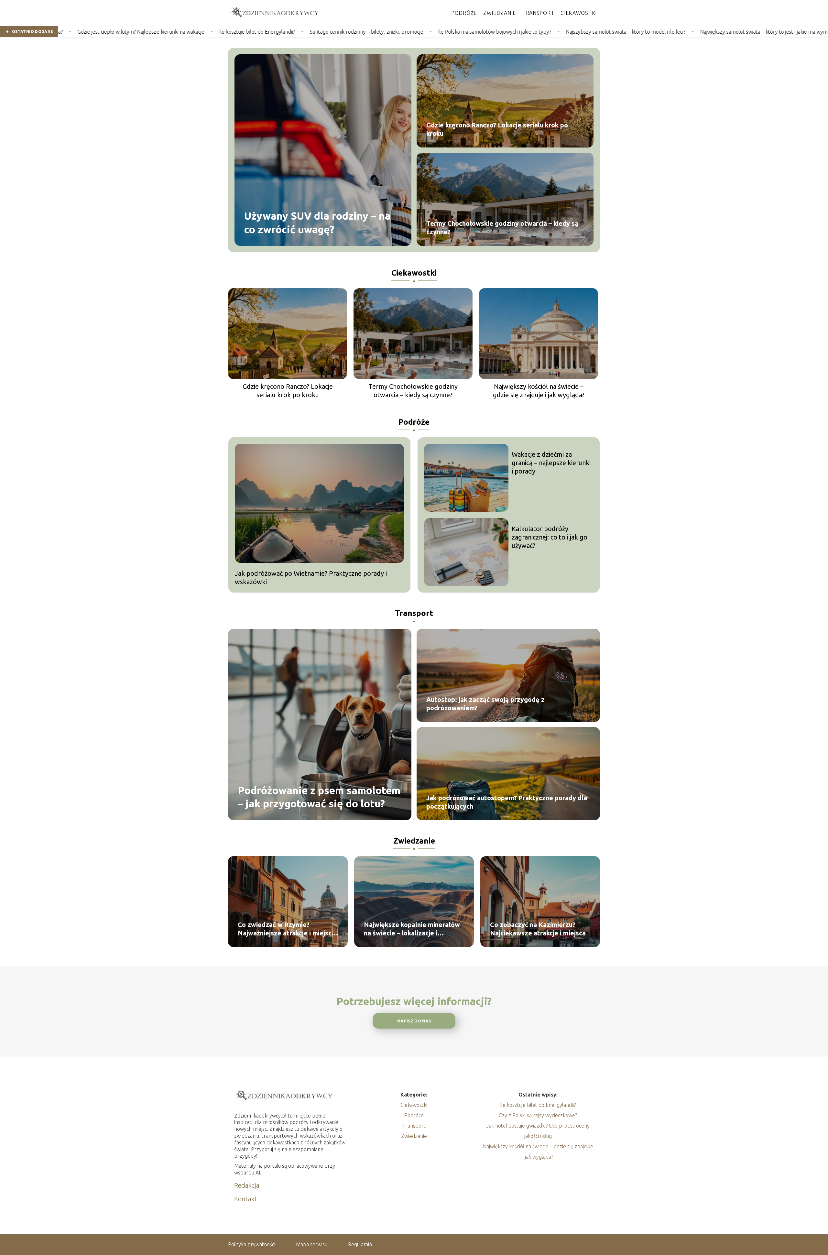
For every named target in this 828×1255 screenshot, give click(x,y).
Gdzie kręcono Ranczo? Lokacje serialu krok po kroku (497, 129)
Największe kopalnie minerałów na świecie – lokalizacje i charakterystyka (412, 929)
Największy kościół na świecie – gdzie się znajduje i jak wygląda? (538, 390)
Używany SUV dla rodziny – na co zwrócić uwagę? (317, 222)
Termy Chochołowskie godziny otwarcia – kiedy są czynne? (502, 227)
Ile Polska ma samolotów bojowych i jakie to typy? (398, 32)
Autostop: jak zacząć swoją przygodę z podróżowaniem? (485, 704)
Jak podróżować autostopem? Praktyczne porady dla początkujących (506, 802)
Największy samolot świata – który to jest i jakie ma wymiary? (672, 32)
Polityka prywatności (251, 1244)
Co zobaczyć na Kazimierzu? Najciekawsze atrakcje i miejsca (538, 929)
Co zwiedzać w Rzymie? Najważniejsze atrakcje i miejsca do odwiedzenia (286, 929)
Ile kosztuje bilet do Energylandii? (160, 32)
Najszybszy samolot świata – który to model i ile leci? (529, 32)
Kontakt (245, 1199)
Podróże (464, 13)
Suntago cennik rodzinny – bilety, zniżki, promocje (270, 32)
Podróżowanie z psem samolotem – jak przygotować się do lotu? (319, 796)
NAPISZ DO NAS (414, 1021)
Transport (538, 13)
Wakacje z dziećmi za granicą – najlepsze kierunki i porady (551, 463)
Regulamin (360, 1244)
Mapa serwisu (311, 1244)
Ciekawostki (579, 13)
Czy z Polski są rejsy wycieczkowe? (538, 1115)
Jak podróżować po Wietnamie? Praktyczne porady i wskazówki (311, 577)
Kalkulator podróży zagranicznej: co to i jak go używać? (549, 537)
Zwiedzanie (499, 13)
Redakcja (246, 1185)
